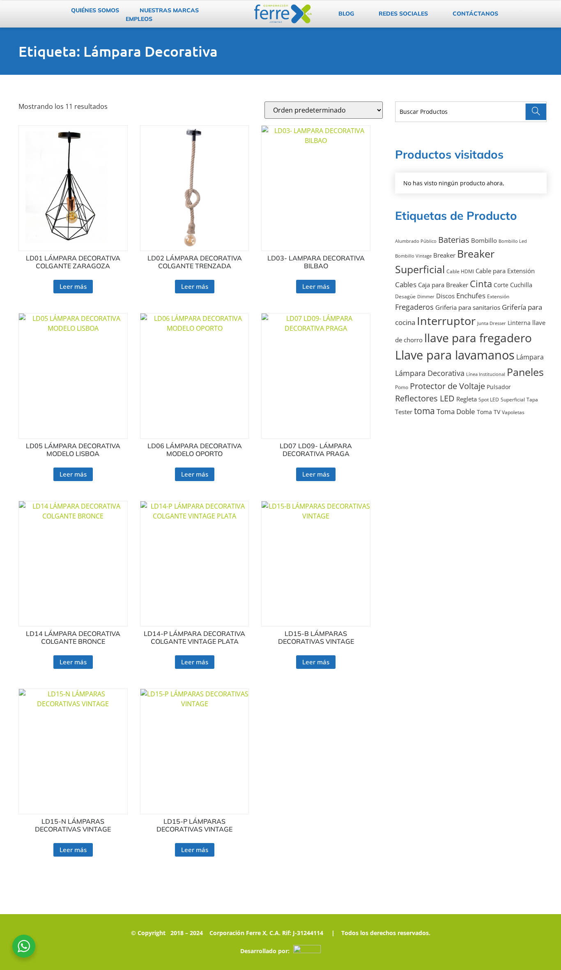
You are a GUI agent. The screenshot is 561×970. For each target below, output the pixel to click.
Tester (403, 412)
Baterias (453, 239)
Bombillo (484, 240)
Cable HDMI (460, 271)
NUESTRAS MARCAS (169, 10)
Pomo (401, 387)
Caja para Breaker (443, 285)
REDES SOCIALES (403, 13)
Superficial (513, 399)
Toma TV (488, 412)
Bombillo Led (513, 241)
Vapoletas (513, 412)
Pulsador (499, 387)
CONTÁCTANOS (475, 13)
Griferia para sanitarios (467, 307)
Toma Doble (456, 411)
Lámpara (530, 357)
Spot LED (488, 399)
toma (424, 411)
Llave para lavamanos (455, 355)
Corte (501, 285)
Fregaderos (414, 307)
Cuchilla (521, 285)
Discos (445, 295)
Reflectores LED (425, 398)
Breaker (444, 255)
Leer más (73, 286)
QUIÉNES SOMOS (95, 10)
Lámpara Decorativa (429, 373)
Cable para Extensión (505, 271)
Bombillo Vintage (413, 256)
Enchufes (470, 295)
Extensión (498, 296)
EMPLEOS (139, 19)
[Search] (535, 112)
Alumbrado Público (416, 241)
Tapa (532, 399)
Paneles (525, 372)
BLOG (346, 13)
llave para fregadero (478, 338)
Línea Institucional (485, 374)
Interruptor (446, 320)
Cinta (481, 284)
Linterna (519, 323)
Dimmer (426, 297)
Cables (405, 284)
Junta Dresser (491, 323)
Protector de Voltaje (447, 386)
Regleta (466, 398)
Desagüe (405, 296)
